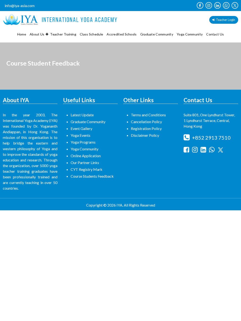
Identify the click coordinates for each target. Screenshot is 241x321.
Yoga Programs (83, 142)
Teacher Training (63, 34)
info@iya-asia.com (20, 5)
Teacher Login (225, 20)
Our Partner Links (85, 162)
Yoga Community (190, 34)
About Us (37, 34)
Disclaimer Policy (145, 135)
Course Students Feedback (92, 176)
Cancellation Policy (146, 121)
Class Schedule (91, 34)
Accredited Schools (122, 34)
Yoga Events (80, 135)
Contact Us (215, 34)
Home (21, 34)
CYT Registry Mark (86, 169)
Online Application (86, 155)
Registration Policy (146, 128)
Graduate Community (156, 34)
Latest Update (82, 115)
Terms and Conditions (148, 115)
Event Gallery (81, 128)
